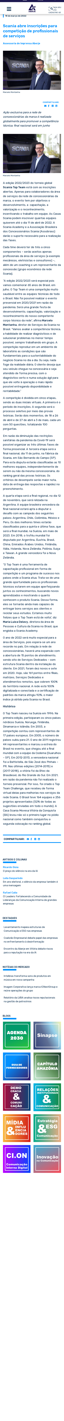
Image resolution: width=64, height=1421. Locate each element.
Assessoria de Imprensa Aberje (21, 43)
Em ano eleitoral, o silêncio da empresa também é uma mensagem (30, 882)
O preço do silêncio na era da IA (20, 869)
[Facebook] (48, 106)
